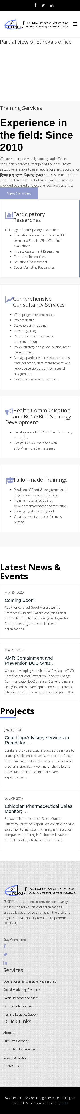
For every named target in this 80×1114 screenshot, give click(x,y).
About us (9, 1032)
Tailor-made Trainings (18, 1006)
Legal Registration (15, 1057)
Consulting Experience (19, 1049)
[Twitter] (40, 955)
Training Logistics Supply (20, 1014)
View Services (19, 193)
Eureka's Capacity (15, 1041)
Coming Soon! (20, 600)
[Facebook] (40, 947)
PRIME (65, 1103)
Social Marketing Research (22, 990)
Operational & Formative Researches (29, 981)
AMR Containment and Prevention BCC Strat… (30, 660)
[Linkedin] (40, 963)
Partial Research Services (21, 998)
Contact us (11, 1066)
